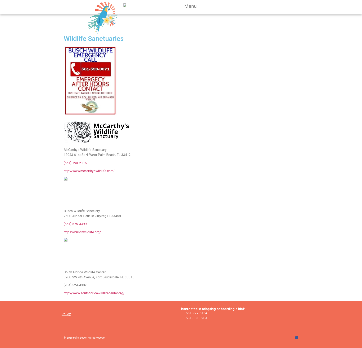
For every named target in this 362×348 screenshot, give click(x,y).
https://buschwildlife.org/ (82, 232)
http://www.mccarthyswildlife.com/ (89, 171)
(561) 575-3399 (75, 224)
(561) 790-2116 (75, 163)
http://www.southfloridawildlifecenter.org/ (94, 293)
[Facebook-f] (296, 337)
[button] (193, 6)
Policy (66, 314)
